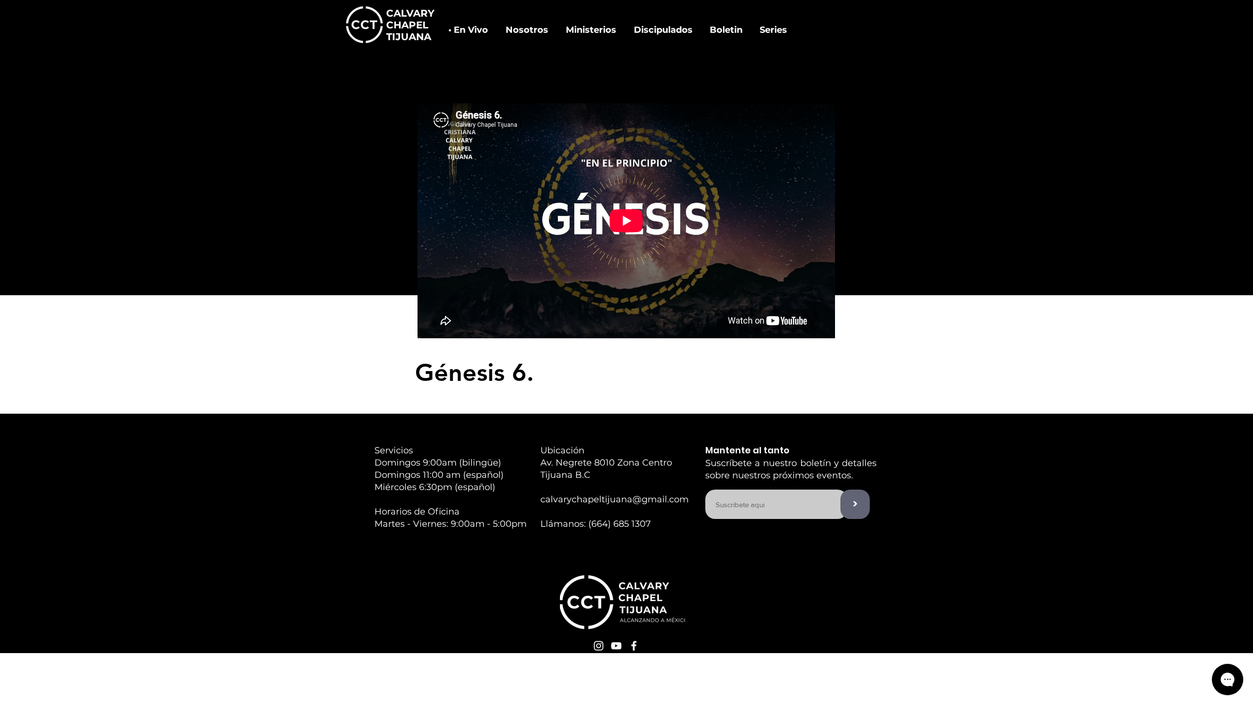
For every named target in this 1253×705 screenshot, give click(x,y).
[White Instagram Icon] (598, 645)
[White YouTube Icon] (616, 645)
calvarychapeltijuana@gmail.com (614, 499)
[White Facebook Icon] (633, 645)
